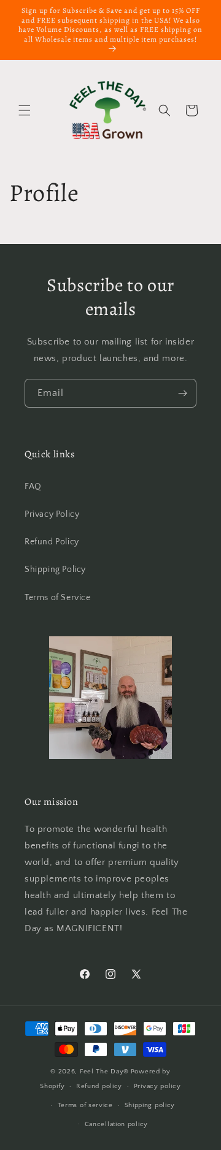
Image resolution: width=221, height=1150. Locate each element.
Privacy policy (157, 1086)
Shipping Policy (55, 569)
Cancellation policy (116, 1124)
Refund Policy (52, 542)
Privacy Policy (52, 514)
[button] (24, 110)
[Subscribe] (182, 393)
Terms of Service (58, 598)
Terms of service (85, 1105)
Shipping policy (150, 1105)
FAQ (33, 487)
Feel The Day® (104, 1071)
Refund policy (99, 1086)
